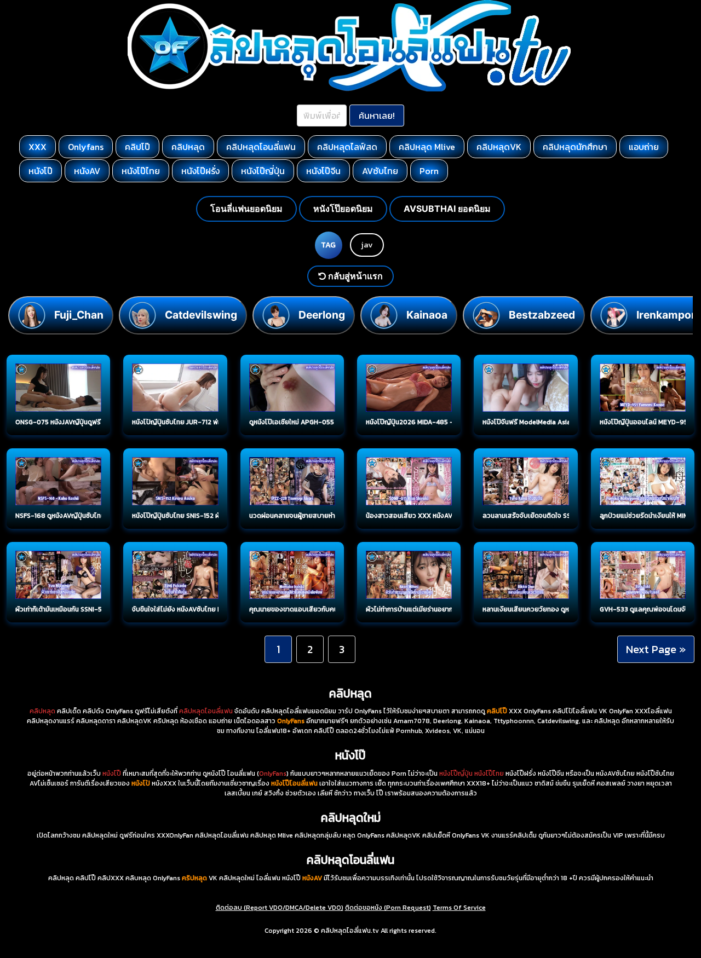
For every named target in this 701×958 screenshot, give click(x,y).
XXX (37, 146)
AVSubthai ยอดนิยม (447, 208)
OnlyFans (272, 773)
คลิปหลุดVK (498, 146)
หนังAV (87, 170)
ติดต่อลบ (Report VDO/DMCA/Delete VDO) (279, 908)
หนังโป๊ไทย (141, 170)
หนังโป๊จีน (323, 170)
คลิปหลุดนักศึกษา (575, 146)
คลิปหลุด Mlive (427, 146)
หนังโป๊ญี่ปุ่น (263, 170)
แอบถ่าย (644, 146)
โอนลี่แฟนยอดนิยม (246, 208)
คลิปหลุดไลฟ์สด (347, 146)
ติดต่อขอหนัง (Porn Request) (388, 908)
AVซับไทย (380, 170)
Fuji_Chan (79, 314)
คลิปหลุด (188, 146)
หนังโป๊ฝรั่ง (200, 170)
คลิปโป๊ (137, 146)
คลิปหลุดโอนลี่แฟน (261, 146)
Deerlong (321, 314)
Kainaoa (426, 314)
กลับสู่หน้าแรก (354, 275)
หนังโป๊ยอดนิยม (343, 208)
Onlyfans (86, 146)
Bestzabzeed (542, 314)
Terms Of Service (459, 908)
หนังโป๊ (40, 170)
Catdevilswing (201, 314)
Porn (429, 170)
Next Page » (656, 649)
